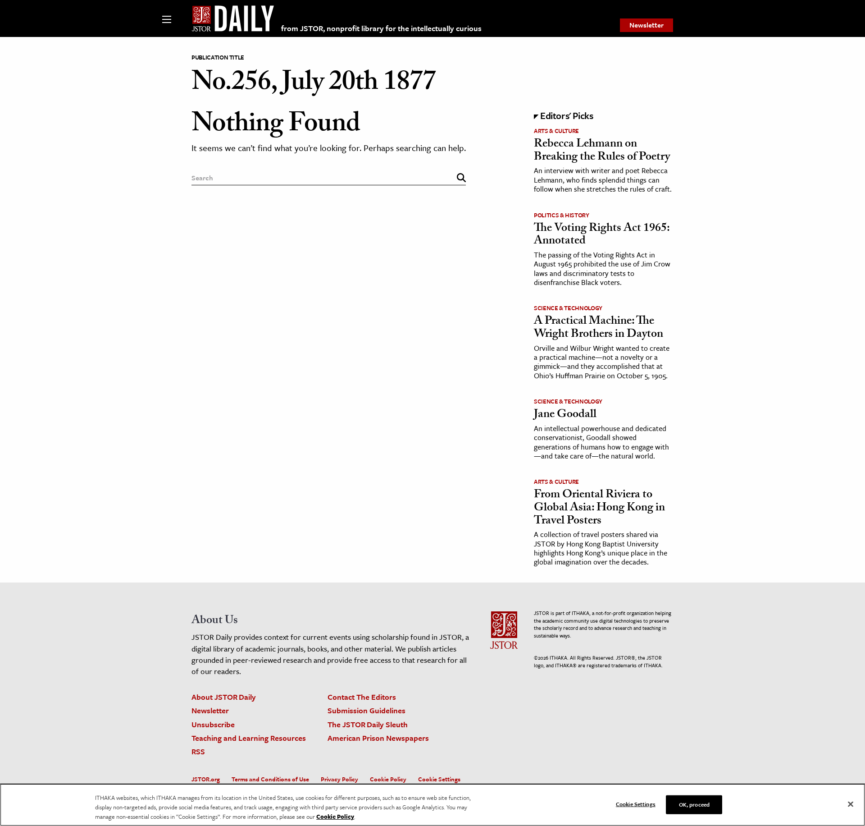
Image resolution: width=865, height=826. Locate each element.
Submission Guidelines (366, 710)
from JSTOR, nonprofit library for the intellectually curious (381, 28)
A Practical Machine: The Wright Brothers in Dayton (598, 328)
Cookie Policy (388, 779)
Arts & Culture (556, 130)
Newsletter (646, 25)
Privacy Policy (339, 779)
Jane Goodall (565, 415)
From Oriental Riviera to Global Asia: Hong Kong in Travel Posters (599, 508)
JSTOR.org (205, 779)
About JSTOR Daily (223, 696)
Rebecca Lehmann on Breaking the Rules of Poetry (602, 151)
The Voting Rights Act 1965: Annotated (601, 235)
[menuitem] (646, 25)
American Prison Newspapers (378, 737)
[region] (432, 805)
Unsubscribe (213, 724)
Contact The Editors (362, 696)
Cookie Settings (439, 779)
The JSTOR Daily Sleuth (368, 724)
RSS (198, 751)
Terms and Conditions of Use (270, 779)
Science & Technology (568, 307)
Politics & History (561, 215)
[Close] (850, 804)
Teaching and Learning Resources (248, 737)
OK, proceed (694, 804)
